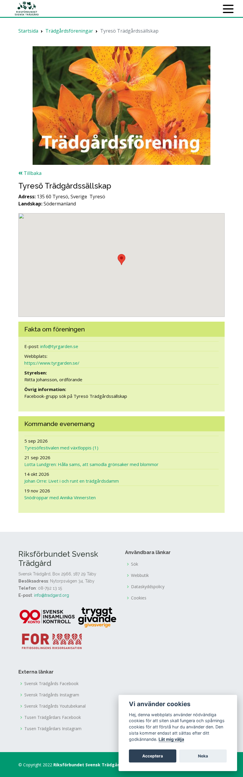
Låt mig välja (171, 739)
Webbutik (140, 575)
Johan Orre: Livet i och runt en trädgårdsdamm (71, 481)
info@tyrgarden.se (59, 346)
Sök (134, 564)
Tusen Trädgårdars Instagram (52, 729)
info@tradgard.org (51, 595)
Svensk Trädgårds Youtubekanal (55, 706)
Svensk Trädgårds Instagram (51, 695)
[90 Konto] (48, 617)
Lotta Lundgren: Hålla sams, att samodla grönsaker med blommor (91, 464)
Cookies (138, 598)
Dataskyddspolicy (147, 587)
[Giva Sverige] (97, 617)
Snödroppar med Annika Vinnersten (60, 497)
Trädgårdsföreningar (69, 31)
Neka (203, 756)
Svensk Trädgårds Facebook (51, 684)
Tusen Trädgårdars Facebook (52, 717)
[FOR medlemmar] (52, 640)
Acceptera (152, 756)
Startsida (28, 31)
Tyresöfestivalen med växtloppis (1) (61, 448)
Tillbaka (32, 173)
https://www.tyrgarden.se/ (51, 363)
